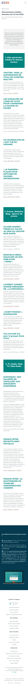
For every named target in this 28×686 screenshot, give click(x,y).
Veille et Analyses (14, 626)
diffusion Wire (10, 557)
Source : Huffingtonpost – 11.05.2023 (12, 470)
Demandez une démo (14, 607)
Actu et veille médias (14, 660)
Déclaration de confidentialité (18, 678)
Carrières (14, 639)
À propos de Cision (14, 635)
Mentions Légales (8, 678)
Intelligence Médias (14, 628)
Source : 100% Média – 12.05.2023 (11, 328)
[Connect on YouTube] (15, 672)
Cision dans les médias (14, 642)
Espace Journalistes (14, 609)
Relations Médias (14, 621)
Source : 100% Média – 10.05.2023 (11, 161)
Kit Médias (14, 644)
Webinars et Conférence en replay (14, 653)
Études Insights (14, 663)
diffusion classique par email (9, 554)
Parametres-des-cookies (8, 680)
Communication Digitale (14, 623)
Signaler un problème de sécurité (14, 614)
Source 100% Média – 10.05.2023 (11, 278)
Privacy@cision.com (17, 669)
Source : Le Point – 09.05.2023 (10, 93)
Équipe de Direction (14, 637)
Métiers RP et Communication (14, 658)
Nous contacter (14, 612)
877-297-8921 (20, 670)
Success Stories (14, 651)
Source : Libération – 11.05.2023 (11, 509)
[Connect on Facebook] (12, 672)
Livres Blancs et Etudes (14, 656)
